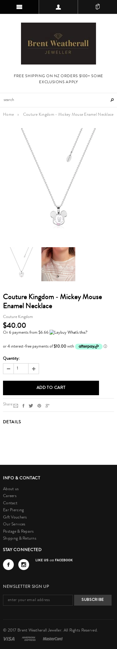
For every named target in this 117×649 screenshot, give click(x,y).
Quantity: (11, 359)
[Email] (16, 406)
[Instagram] (23, 564)
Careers (9, 496)
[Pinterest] (39, 406)
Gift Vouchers (15, 517)
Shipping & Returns (19, 539)
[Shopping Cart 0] (97, 7)
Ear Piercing (13, 510)
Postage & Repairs (18, 532)
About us (11, 489)
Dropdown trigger (58, 7)
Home (8, 115)
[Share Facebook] (23, 406)
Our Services (14, 524)
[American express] (29, 639)
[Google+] (48, 406)
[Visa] (9, 639)
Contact (10, 503)
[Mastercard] (53, 639)
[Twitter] (31, 406)
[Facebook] (8, 564)
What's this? (77, 333)
